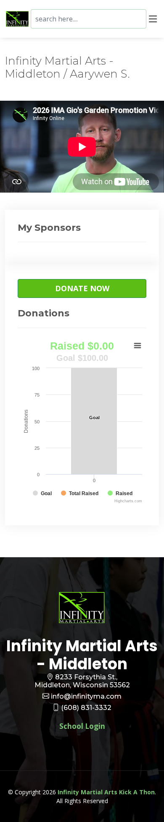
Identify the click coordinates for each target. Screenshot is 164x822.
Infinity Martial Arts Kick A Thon (106, 792)
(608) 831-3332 (86, 708)
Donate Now (82, 288)
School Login (82, 726)
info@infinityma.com (86, 696)
